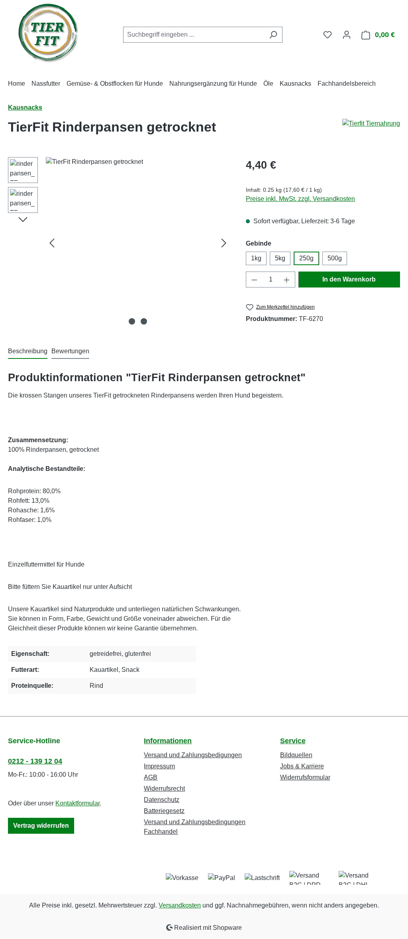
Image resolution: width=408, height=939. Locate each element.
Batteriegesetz (164, 810)
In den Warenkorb (349, 279)
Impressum (159, 766)
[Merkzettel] (327, 35)
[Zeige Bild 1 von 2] (132, 321)
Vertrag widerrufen (41, 825)
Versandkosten (180, 905)
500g (335, 258)
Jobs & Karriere (302, 766)
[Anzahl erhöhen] (287, 279)
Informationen (168, 741)
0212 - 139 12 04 (35, 761)
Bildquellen (296, 755)
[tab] (27, 351)
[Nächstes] (224, 243)
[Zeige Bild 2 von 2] (144, 321)
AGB (150, 777)
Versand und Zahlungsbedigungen (193, 755)
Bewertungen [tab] (70, 351)
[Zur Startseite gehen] (48, 33)
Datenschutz (161, 799)
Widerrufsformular (305, 777)
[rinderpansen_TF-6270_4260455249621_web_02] (138, 243)
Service (293, 741)
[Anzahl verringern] (254, 279)
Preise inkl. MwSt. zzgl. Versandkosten (300, 198)
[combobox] (193, 35)
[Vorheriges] (52, 243)
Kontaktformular (77, 803)
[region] (119, 243)
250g (306, 258)
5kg (280, 258)
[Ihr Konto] (346, 35)
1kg (256, 258)
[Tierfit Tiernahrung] (371, 130)
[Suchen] (273, 35)
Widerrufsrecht (164, 788)
